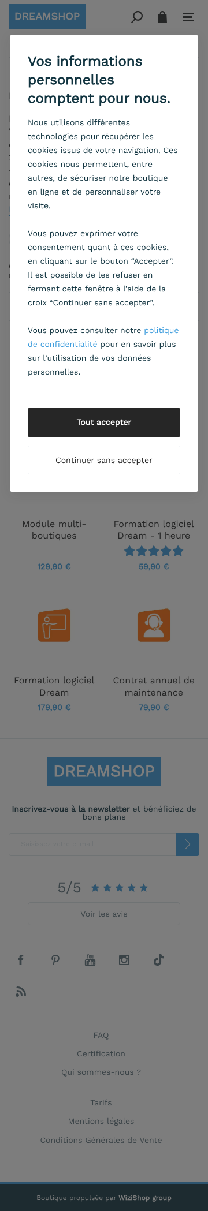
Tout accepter (104, 422)
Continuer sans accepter (104, 460)
